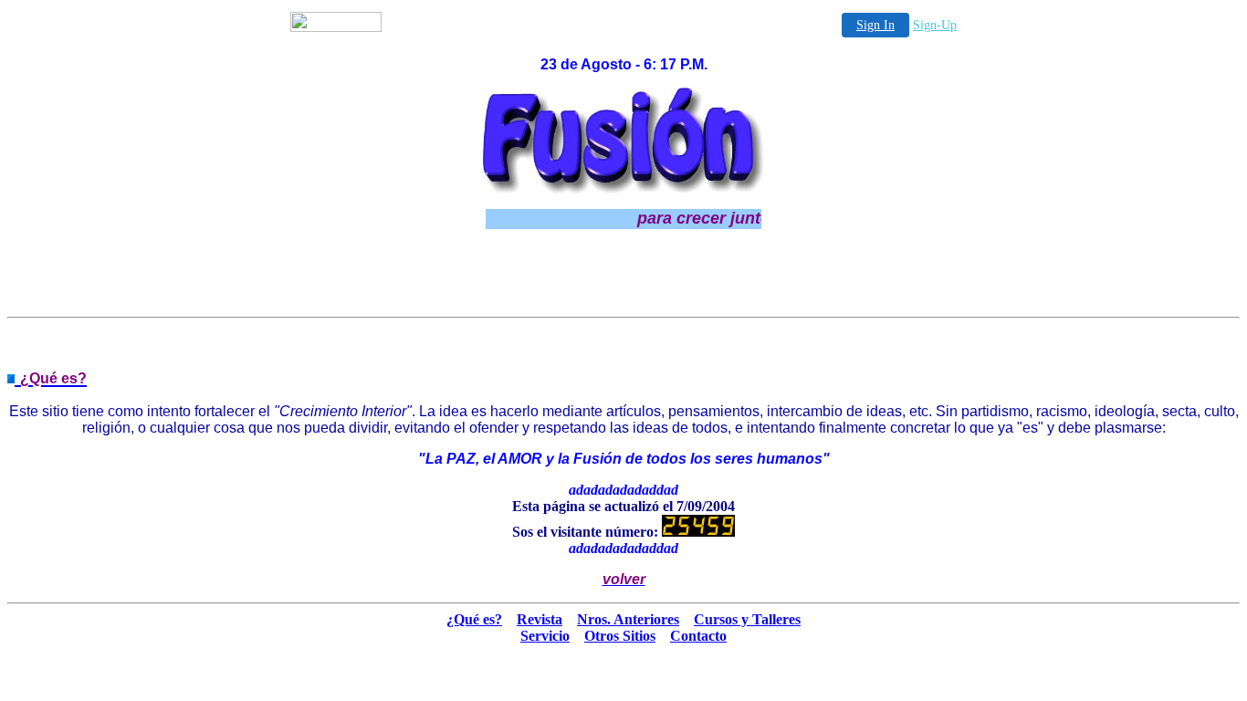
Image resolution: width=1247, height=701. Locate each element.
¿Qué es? (474, 619)
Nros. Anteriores (628, 619)
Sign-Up (935, 25)
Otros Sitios (619, 635)
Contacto (698, 635)
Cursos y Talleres (747, 619)
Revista (539, 619)
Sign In (875, 25)
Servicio (545, 635)
